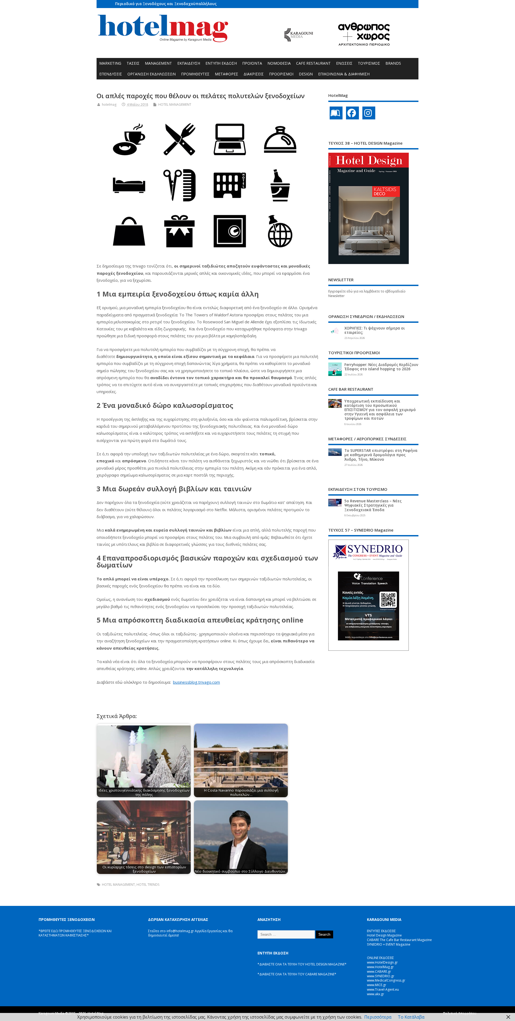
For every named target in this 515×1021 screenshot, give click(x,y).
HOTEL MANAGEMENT (174, 104)
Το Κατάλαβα (411, 1017)
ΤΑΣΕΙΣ (133, 63)
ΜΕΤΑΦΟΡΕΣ (226, 73)
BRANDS (393, 63)
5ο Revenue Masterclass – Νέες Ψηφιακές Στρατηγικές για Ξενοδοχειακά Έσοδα (373, 505)
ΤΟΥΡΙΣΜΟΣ (369, 63)
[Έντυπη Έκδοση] (336, 113)
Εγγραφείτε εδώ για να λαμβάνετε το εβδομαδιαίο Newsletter (367, 293)
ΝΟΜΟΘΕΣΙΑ (279, 63)
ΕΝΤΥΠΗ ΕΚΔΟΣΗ (221, 63)
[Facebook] (352, 113)
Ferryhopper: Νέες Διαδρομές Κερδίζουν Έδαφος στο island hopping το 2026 (381, 366)
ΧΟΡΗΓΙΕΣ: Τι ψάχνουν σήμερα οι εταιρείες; (374, 330)
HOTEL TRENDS (148, 884)
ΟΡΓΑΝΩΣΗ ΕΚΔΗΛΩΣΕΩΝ (151, 73)
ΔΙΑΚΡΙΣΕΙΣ (254, 73)
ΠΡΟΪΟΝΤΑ (252, 63)
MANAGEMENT (158, 63)
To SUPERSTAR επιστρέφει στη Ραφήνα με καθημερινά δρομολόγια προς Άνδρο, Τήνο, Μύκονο (380, 455)
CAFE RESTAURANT (313, 63)
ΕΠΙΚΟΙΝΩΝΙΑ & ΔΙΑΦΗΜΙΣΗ (344, 73)
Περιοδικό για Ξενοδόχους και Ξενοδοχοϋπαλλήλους (166, 3)
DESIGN (306, 73)
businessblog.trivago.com (196, 682)
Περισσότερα (377, 1017)
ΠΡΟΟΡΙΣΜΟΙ (281, 73)
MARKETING (110, 63)
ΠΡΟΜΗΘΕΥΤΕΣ (195, 73)
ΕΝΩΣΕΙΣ (344, 63)
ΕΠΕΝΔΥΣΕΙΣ (110, 73)
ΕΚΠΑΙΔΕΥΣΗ (188, 63)
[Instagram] (368, 113)
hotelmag (109, 104)
